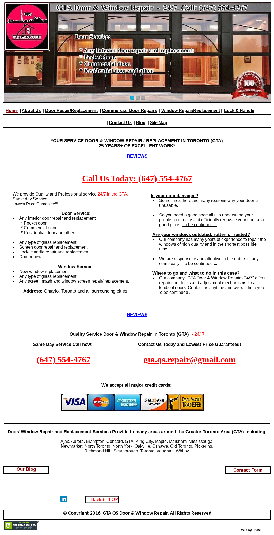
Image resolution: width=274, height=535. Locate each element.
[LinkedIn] (63, 499)
